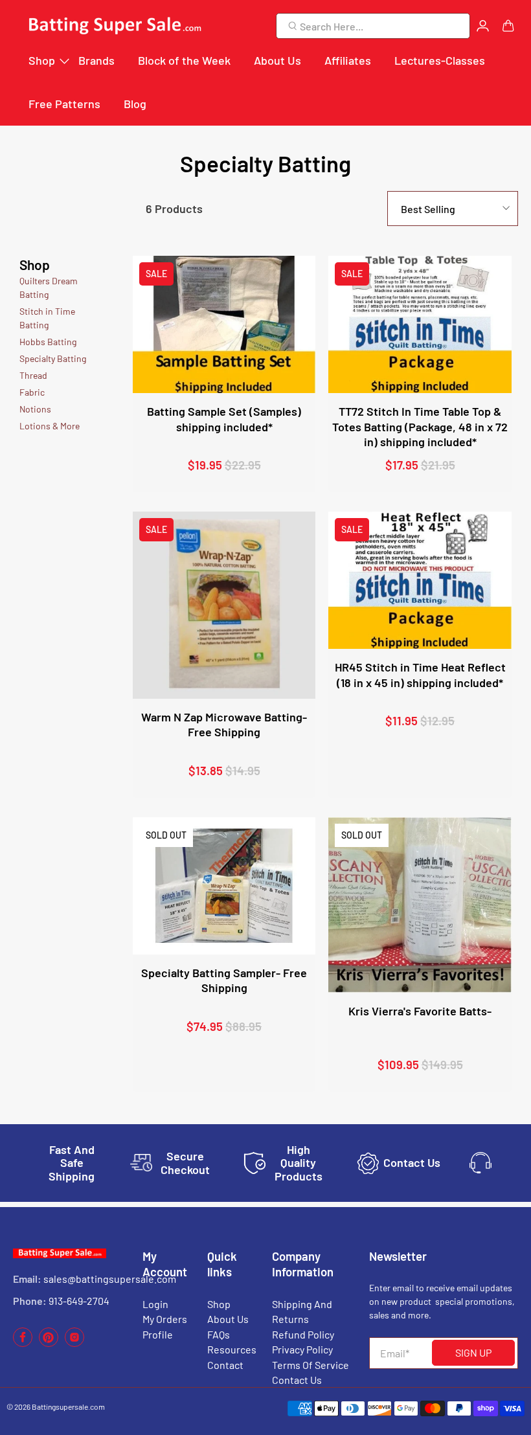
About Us (277, 60)
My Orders (164, 1319)
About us (228, 1319)
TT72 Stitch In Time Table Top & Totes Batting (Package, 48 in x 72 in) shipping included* (420, 426)
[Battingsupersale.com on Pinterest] (48, 1343)
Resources (231, 1349)
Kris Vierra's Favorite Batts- (419, 1011)
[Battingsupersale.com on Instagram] (74, 1343)
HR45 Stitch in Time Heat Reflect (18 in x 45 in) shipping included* (420, 674)
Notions (35, 408)
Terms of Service (310, 1365)
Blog (135, 103)
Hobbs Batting (47, 341)
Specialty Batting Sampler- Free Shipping (224, 980)
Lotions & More (49, 425)
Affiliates (347, 60)
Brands (96, 60)
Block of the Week (184, 60)
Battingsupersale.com (68, 1406)
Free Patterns (64, 103)
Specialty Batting (52, 358)
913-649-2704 (79, 1300)
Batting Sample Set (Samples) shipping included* (224, 418)
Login (155, 1304)
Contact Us (297, 1379)
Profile (157, 1334)
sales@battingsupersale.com (109, 1278)
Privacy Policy (302, 1349)
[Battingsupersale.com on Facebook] (22, 1343)
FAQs (218, 1334)
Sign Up (473, 1352)
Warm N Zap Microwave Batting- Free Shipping (224, 724)
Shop (41, 60)
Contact (225, 1365)
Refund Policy (303, 1334)
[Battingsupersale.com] (114, 26)
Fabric (32, 392)
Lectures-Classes (439, 60)
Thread (33, 375)
